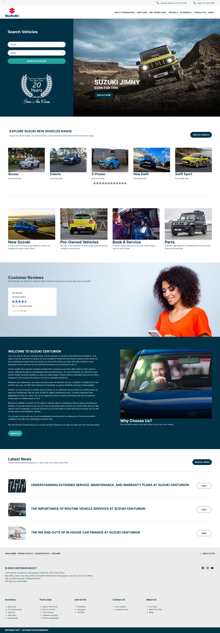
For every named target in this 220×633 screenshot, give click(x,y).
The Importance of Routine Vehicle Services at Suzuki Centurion (88, 509)
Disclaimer (10, 553)
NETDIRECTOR (12, 630)
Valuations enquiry (50, 615)
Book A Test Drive (50, 607)
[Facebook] (202, 568)
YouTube (80, 612)
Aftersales (12, 615)
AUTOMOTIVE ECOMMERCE (35, 630)
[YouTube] (212, 568)
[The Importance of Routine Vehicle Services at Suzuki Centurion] (17, 509)
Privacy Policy (25, 553)
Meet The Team (155, 609)
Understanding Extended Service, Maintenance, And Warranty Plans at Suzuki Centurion (110, 485)
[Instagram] (207, 568)
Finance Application (51, 618)
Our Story (153, 607)
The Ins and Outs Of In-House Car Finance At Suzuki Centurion (85, 532)
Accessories (13, 618)
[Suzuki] (12, 12)
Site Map (56, 553)
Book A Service (49, 609)
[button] (58, 44)
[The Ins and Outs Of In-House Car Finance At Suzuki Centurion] (17, 533)
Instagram (81, 609)
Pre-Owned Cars (15, 609)
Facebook (81, 607)
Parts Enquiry (48, 612)
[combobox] (37, 44)
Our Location (120, 607)
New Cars (12, 607)
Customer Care (121, 609)
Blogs (151, 612)
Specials (11, 612)
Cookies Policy (42, 553)
